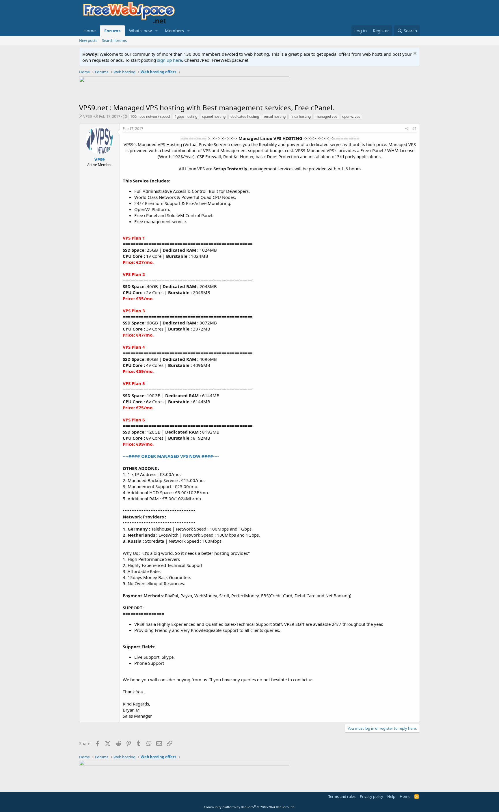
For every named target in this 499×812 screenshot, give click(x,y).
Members (174, 30)
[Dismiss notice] (414, 54)
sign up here (169, 60)
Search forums (114, 40)
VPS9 (87, 116)
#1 (414, 128)
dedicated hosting (244, 116)
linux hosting (301, 116)
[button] (156, 30)
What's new (140, 30)
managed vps (326, 116)
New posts (88, 40)
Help (391, 796)
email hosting (275, 116)
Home (89, 30)
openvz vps (351, 116)
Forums (112, 30)
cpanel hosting (214, 116)
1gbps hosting (186, 116)
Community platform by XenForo (249, 807)
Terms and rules (341, 796)
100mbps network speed (150, 116)
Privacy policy (371, 796)
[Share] (406, 129)
